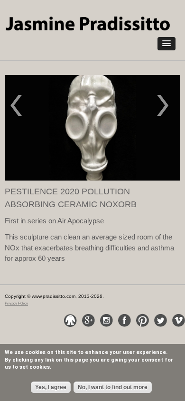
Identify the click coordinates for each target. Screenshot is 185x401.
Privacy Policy (16, 303)
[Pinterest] (142, 320)
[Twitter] (160, 320)
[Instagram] (106, 320)
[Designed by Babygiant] (70, 320)
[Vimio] (178, 320)
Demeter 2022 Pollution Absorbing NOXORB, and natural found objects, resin (168, 106)
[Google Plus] (88, 320)
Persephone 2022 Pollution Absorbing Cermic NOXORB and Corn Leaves (23, 106)
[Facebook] (124, 320)
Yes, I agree (50, 387)
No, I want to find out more (113, 387)
